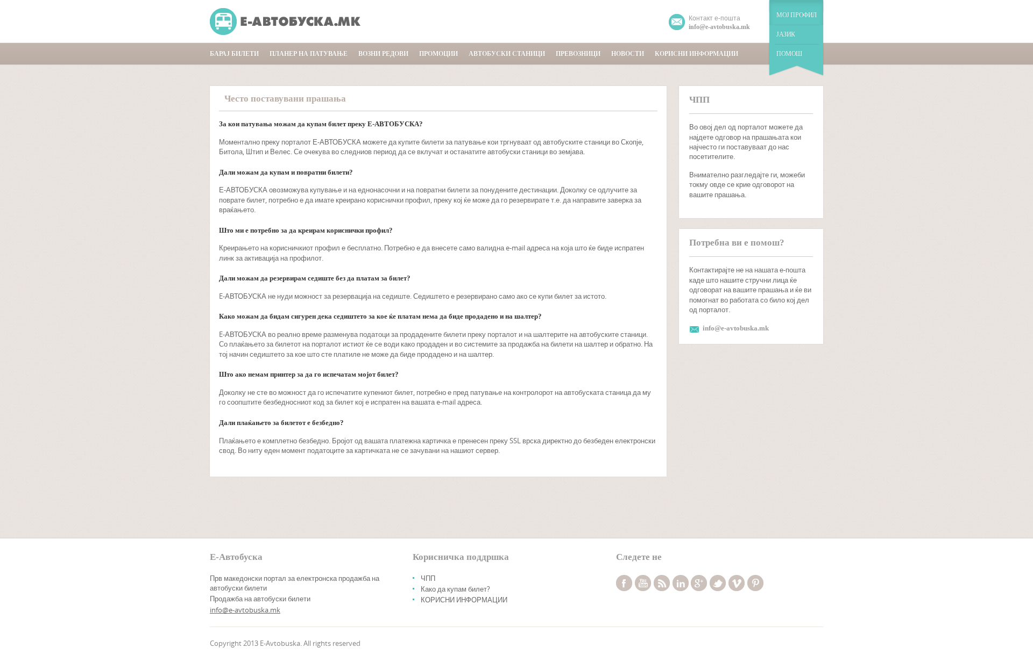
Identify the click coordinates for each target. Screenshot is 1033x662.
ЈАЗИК (785, 34)
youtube (643, 583)
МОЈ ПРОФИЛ (796, 15)
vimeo (736, 583)
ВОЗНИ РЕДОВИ (383, 53)
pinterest (755, 583)
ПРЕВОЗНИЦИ (578, 53)
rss (662, 583)
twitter (718, 583)
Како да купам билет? (455, 589)
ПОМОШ (789, 53)
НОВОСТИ (627, 53)
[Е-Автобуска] (286, 21)
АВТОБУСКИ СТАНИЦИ (507, 53)
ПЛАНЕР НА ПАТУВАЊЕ (309, 53)
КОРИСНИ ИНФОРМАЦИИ (696, 53)
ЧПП (428, 578)
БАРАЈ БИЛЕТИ (234, 53)
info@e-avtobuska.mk (245, 610)
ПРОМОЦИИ (438, 53)
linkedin (681, 583)
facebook (624, 583)
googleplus (699, 583)
